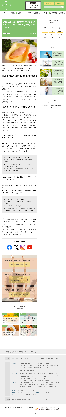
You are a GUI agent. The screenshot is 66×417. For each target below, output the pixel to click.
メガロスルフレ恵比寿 (38, 363)
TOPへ (60, 346)
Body (21, 13)
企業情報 (14, 399)
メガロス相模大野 (42, 386)
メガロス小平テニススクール (40, 375)
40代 (45, 27)
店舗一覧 (18, 358)
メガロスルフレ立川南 (35, 376)
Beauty (37, 13)
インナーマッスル (59, 28)
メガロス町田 (42, 378)
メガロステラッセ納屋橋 (23, 394)
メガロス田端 (32, 365)
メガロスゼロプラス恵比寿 (26, 363)
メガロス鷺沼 (23, 386)
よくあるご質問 (22, 407)
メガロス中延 (31, 367)
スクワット (59, 34)
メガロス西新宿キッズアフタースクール (28, 369)
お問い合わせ (30, 407)
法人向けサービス (31, 399)
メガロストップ (8, 351)
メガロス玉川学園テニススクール (27, 380)
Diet (4, 13)
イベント (58, 358)
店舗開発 (19, 399)
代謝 (45, 37)
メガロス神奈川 (54, 382)
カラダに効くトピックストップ (20, 351)
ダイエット (44, 31)
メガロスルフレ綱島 (39, 384)
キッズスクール (42, 358)
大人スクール (35, 358)
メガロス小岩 (38, 367)
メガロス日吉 (23, 384)
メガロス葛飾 (23, 367)
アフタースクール (51, 358)
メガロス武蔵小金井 (51, 373)
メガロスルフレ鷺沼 (32, 386)
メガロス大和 (23, 388)
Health (28, 13)
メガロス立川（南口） (24, 376)
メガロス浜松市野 (45, 392)
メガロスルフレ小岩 (47, 367)
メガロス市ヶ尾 (49, 384)
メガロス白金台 (23, 365)
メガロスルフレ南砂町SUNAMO (27, 370)
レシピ (6, 33)
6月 (52, 27)
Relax (12, 13)
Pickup (62, 13)
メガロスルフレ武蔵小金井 (26, 375)
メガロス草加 (21, 390)
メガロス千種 (33, 394)
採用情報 (24, 399)
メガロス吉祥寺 (23, 373)
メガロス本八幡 (28, 392)
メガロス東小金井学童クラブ (42, 380)
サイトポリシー (8, 407)
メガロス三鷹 (32, 373)
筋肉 (45, 34)
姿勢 (60, 37)
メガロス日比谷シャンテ (50, 363)
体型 (52, 37)
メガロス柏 (20, 392)
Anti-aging (54, 13)
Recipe (45, 13)
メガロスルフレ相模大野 (53, 386)
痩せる (59, 31)
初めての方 (23, 358)
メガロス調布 (34, 378)
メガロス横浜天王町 (24, 382)
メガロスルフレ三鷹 (40, 373)
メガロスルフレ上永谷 (44, 382)
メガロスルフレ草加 (30, 390)
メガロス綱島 (31, 384)
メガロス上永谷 (34, 382)
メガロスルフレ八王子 (25, 378)
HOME (13, 358)
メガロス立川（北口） (52, 375)
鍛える (52, 34)
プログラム (29, 358)
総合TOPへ (59, 3)
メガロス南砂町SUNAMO (44, 369)
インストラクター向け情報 (41, 399)
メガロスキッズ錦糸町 (52, 365)
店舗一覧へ (49, 3)
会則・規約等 (15, 407)
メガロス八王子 (45, 376)
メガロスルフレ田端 (40, 365)
